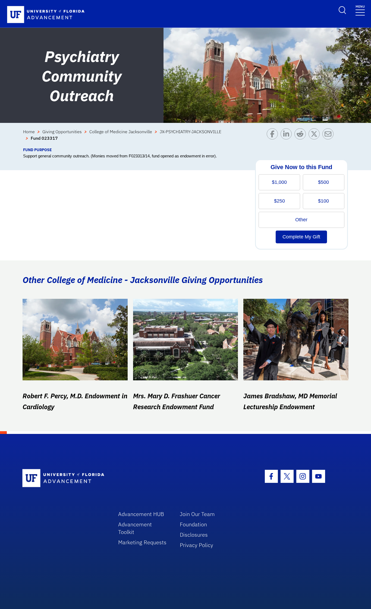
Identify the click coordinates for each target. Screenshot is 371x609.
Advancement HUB (141, 514)
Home (29, 131)
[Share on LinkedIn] (287, 137)
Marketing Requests (142, 542)
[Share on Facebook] (274, 137)
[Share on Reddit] (301, 137)
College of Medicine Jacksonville (120, 131)
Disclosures (194, 534)
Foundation (193, 524)
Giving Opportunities (62, 131)
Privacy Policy (196, 545)
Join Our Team (197, 514)
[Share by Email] (329, 137)
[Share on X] (315, 137)
